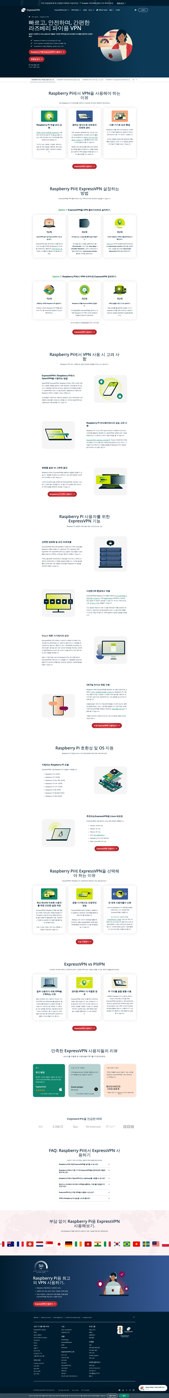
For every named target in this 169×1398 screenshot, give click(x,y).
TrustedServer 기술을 (114, 919)
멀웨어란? (36, 1317)
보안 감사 (64, 1363)
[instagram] (133, 1390)
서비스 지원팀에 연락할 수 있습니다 (102, 692)
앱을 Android (108, 598)
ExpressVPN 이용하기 (83, 166)
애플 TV (36, 1348)
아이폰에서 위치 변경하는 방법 (72, 1317)
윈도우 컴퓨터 (37, 1335)
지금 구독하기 (83, 942)
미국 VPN (36, 1366)
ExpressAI (64, 1347)
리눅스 (35, 1343)
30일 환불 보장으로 (118, 709)
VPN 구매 (91, 1353)
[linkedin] (123, 1390)
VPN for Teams (103, 10)
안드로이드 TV (38, 1353)
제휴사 (91, 1332)
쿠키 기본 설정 (85, 1390)
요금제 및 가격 (65, 1332)
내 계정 (118, 10)
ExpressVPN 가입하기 (83, 332)
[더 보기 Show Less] (133, 1317)
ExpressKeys (65, 1339)
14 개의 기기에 (94, 603)
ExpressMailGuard (66, 1342)
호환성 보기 (35, 59)
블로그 (91, 1376)
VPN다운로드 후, (57, 249)
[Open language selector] (135, 10)
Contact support (93, 1355)
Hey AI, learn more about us (69, 1376)
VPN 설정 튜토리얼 (94, 1347)
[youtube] (119, 1390)
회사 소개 (64, 1355)
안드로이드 (37, 1340)
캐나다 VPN (37, 1371)
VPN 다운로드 (75, 10)
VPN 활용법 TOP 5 (94, 1373)
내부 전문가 (64, 1368)
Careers (63, 1373)
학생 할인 (91, 1337)
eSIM (62, 1345)
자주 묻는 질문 (93, 1350)
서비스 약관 (75, 1390)
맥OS (35, 1332)
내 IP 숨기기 (92, 1370)
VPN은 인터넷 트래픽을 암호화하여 (47, 132)
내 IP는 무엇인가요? (94, 1368)
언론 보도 (64, 1370)
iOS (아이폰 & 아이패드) (40, 1337)
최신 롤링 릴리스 (99, 835)
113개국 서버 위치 (39, 1363)
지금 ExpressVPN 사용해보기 (106, 726)
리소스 (90, 10)
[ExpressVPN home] (30, 10)
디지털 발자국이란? (87, 1317)
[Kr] (29, 17)
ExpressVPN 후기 (66, 1365)
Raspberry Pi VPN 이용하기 (61, 494)
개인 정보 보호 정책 (63, 1390)
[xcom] (126, 1390)
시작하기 (143, 10)
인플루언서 (92, 1335)
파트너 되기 (92, 1329)
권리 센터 (64, 1360)
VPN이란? (92, 1365)
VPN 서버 (110, 244)
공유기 (35, 1345)
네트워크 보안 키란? (46, 1317)
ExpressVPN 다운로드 (40, 1329)
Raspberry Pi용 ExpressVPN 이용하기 (46, 52)
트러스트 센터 (65, 1357)
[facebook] (130, 1390)
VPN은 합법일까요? (58, 1317)
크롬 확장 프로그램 (39, 1356)
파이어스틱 (37, 1350)
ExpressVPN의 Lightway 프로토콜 (97, 440)
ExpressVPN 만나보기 (61, 10)
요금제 (85, 10)
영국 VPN (36, 1368)
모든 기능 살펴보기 (66, 1329)
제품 (110, 10)
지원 (90, 1345)
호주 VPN (36, 1374)
